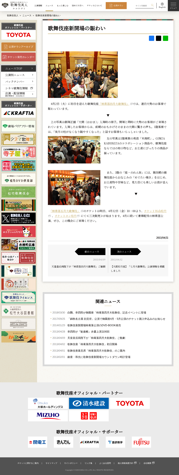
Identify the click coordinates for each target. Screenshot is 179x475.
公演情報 (38, 5)
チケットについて (94, 5)
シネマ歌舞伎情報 (16, 88)
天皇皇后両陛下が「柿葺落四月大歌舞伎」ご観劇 (78, 266)
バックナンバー (14, 81)
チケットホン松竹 (66, 216)
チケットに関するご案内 (28, 463)
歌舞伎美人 (12, 15)
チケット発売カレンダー (21, 57)
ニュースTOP (13, 68)
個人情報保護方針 (125, 463)
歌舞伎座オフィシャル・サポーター (18, 104)
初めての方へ (77, 5)
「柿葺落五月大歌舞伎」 (65, 211)
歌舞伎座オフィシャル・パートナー (18, 26)
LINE (165, 38)
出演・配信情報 (15, 94)
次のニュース (124, 251)
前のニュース (92, 251)
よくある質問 (105, 463)
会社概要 (147, 463)
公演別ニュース (15, 75)
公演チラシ (118, 5)
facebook (151, 38)
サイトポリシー (71, 463)
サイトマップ (51, 463)
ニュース (49, 5)
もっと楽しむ (62, 5)
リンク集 (88, 463)
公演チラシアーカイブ (21, 46)
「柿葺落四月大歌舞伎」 (114, 104)
